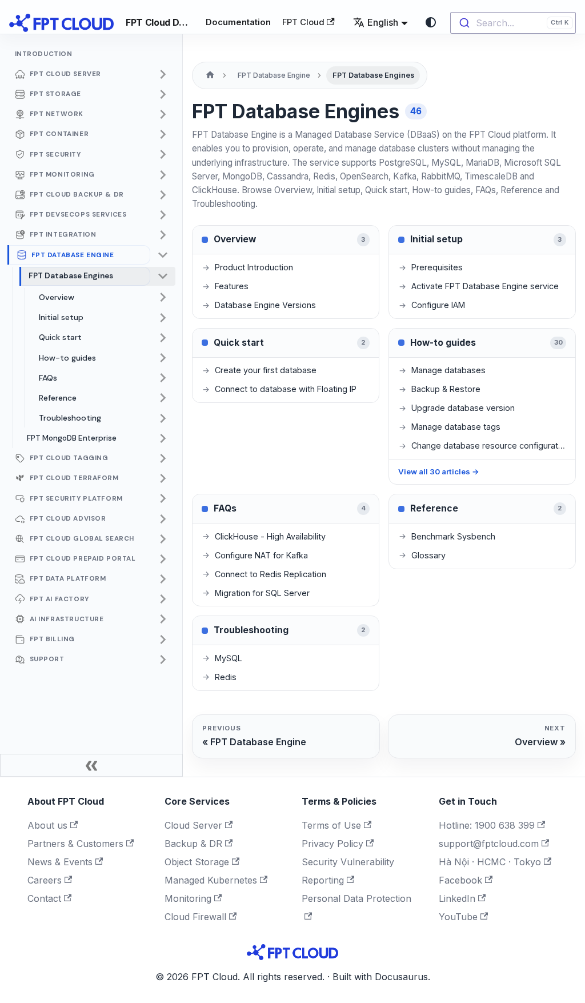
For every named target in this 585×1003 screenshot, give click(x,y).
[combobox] (513, 23)
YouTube (458, 916)
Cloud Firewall (195, 916)
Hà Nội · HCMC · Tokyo (490, 862)
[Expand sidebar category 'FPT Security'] (162, 155)
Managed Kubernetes (211, 880)
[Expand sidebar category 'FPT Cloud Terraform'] (162, 478)
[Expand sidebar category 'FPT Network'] (162, 114)
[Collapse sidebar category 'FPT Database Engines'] (162, 276)
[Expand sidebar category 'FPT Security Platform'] (162, 499)
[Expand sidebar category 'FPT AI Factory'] (162, 599)
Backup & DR (193, 843)
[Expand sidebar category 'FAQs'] (162, 377)
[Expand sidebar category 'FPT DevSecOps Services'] (162, 215)
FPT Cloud (303, 22)
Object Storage (197, 862)
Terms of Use (331, 825)
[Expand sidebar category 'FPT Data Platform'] (162, 579)
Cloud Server (193, 825)
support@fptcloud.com (489, 843)
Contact (44, 898)
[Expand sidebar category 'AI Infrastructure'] (162, 619)
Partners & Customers (75, 843)
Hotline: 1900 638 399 (487, 825)
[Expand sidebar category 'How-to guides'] (162, 357)
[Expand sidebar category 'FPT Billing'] (162, 639)
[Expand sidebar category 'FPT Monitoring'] (162, 175)
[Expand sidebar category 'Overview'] (162, 297)
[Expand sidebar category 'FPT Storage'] (162, 94)
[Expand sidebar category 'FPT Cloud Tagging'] (162, 458)
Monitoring (188, 898)
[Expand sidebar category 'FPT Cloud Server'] (162, 74)
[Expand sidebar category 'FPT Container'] (162, 134)
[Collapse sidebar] (91, 765)
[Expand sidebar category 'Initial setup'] (162, 317)
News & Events (60, 862)
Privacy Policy (332, 843)
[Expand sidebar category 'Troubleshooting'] (162, 418)
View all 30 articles (438, 471)
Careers (44, 880)
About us (47, 825)
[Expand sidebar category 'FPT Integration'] (162, 235)
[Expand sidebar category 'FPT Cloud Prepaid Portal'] (162, 559)
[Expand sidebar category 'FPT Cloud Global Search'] (162, 539)
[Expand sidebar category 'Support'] (162, 659)
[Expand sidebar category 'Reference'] (162, 398)
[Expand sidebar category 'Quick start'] (162, 337)
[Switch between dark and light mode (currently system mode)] (431, 22)
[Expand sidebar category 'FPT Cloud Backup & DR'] (162, 195)
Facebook (460, 880)
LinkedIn (457, 898)
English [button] (382, 22)
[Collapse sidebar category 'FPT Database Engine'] (162, 255)
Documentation (238, 22)
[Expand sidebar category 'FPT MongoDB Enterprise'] (162, 438)
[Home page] (210, 75)
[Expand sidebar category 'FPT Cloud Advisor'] (162, 519)
